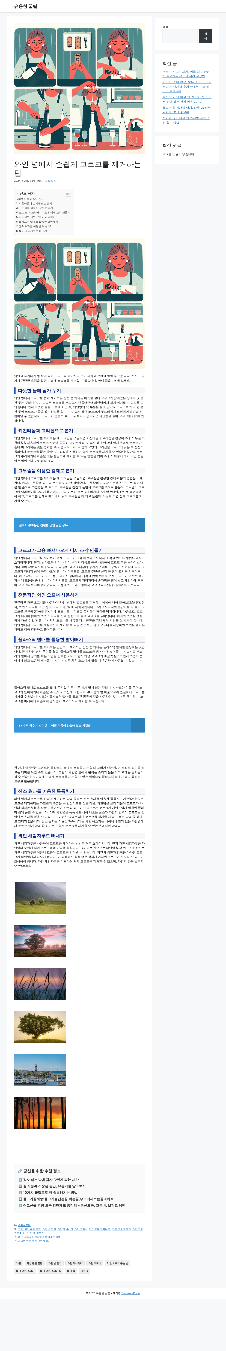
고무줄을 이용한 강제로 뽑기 (36, 208)
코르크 (40, 1233)
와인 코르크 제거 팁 (50, 1270)
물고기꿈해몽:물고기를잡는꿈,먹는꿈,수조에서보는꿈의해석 (68, 1199)
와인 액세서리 (65, 1229)
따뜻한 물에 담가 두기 (31, 199)
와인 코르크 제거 (121, 1229)
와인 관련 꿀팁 (33, 1229)
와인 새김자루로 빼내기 (33, 230)
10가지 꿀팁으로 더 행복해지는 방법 (50, 1193)
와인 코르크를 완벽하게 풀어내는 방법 (39, 1236)
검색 (165, 27)
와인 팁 (31, 1233)
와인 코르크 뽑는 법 (100, 1229)
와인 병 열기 (49, 1229)
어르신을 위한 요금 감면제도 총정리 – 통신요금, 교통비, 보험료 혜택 (74, 1205)
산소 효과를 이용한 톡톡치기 (35, 226)
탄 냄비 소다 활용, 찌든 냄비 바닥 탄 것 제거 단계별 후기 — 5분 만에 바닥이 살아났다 (187, 86)
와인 (20, 1229)
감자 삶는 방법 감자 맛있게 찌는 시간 (51, 1180)
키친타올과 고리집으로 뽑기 (35, 203)
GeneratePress (130, 1293)
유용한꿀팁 (24, 1225)
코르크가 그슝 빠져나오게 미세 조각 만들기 (44, 212)
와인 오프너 (80, 1229)
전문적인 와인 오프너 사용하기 (37, 217)
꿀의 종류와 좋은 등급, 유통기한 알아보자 (54, 1186)
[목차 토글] (66, 194)
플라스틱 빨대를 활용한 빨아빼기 (38, 221)
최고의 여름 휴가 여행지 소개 (34, 1240)
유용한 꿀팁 (25, 6)
